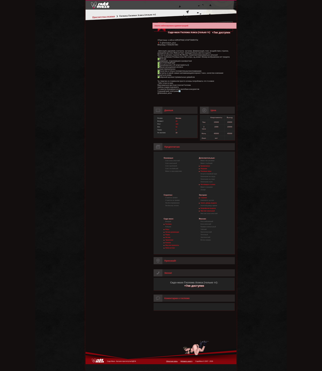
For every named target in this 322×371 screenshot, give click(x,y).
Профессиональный (208, 227)
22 (176, 121)
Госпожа (168, 224)
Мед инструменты (172, 245)
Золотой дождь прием (208, 205)
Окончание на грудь (207, 176)
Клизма (168, 242)
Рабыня (168, 227)
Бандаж (168, 221)
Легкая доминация (172, 232)
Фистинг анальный (207, 211)
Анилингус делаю (207, 200)
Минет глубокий (206, 163)
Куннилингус (205, 166)
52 (176, 127)
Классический (205, 224)
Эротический (205, 237)
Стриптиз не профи (172, 200)
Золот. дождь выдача (208, 203)
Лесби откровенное (172, 203)
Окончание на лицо (207, 179)
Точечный (204, 235)
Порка (167, 235)
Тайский (203, 229)
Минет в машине (206, 187)
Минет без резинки (207, 161)
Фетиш (167, 237)
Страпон (203, 198)
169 (177, 124)
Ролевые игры (205, 171)
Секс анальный (171, 163)
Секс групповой (171, 166)
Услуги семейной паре (208, 174)
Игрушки (203, 168)
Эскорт (203, 190)
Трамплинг (169, 240)
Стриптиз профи (171, 198)
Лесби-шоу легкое (172, 205)
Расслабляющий (206, 221)
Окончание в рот (206, 182)
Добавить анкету (186, 361)
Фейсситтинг (170, 248)
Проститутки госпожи (103, 17)
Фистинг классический (208, 213)
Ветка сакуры (205, 240)
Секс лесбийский (171, 168)
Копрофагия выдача (208, 208)
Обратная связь (172, 361)
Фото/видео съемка (207, 184)
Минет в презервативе (173, 171)
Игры (167, 229)
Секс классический (172, 161)
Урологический (206, 232)
